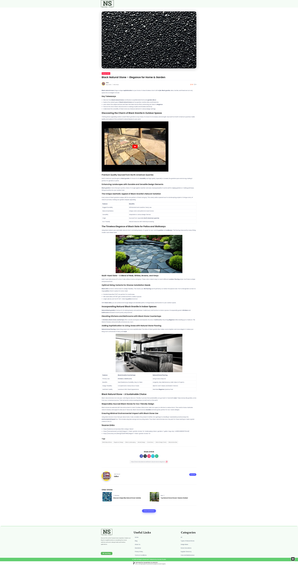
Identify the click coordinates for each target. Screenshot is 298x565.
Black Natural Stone (107, 442)
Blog (136, 541)
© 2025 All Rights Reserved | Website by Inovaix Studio (149, 559)
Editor (107, 82)
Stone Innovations (186, 548)
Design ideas (105, 73)
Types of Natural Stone (187, 541)
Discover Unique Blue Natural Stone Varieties (127, 498)
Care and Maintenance (187, 555)
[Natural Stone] (107, 4)
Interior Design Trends (161, 442)
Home (136, 537)
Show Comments (149, 511)
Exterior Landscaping (130, 442)
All (181, 537)
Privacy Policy (139, 551)
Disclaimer (138, 548)
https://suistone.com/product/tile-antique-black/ (118, 429)
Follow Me (192, 474)
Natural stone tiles (173, 442)
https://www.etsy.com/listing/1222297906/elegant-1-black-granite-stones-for (126, 433)
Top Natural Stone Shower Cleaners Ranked (174, 498)
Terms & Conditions (140, 555)
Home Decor (150, 442)
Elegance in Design (118, 442)
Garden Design (141, 442)
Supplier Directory (186, 551)
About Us (137, 544)
